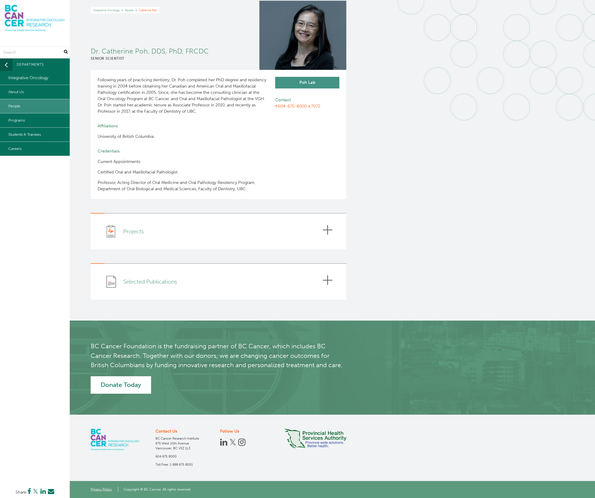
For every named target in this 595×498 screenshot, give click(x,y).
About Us (16, 92)
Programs (16, 120)
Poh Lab (307, 82)
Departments (30, 64)
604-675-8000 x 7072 (299, 106)
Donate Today (121, 385)
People (129, 10)
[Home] (115, 440)
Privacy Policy (101, 489)
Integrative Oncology (106, 10)
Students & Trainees (24, 134)
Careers (15, 148)
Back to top (580, 490)
